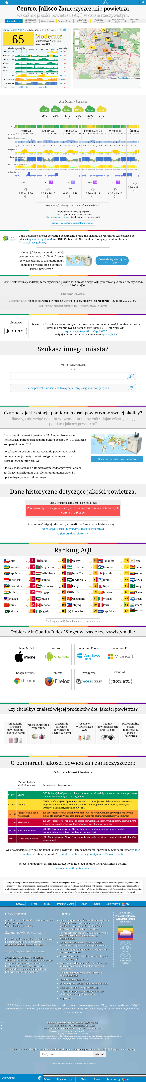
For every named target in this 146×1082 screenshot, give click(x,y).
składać (99, 1054)
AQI (12, 29)
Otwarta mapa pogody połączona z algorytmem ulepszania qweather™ (83, 951)
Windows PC (120, 648)
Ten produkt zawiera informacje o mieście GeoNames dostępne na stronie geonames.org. (83, 944)
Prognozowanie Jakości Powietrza (22, 963)
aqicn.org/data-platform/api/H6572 (86, 331)
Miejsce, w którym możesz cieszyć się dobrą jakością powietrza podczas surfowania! (81, 993)
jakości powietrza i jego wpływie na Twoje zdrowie (92, 854)
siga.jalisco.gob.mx (39, 239)
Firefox (57, 673)
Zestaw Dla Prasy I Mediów (19, 926)
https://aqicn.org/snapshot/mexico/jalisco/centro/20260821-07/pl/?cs (73, 305)
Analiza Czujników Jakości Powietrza (24, 944)
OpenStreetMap (124, 78)
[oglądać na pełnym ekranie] (64, 29)
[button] (106, 52)
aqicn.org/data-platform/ (73, 533)
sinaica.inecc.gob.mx (32, 242)
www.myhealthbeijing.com (73, 868)
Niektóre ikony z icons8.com (73, 979)
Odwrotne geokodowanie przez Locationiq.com (83, 983)
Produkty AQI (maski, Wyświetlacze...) (24, 966)
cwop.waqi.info (71, 959)
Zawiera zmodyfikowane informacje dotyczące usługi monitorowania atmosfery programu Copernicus (83, 966)
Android (57, 648)
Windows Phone (89, 648)
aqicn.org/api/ (108, 334)
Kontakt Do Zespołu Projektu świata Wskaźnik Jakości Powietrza (29, 922)
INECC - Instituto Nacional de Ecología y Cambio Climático (72, 1028)
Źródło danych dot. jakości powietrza (24, 957)
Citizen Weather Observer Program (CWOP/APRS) (72, 1022)
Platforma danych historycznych (21, 971)
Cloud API (120, 672)
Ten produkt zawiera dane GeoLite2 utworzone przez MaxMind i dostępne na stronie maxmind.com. (83, 935)
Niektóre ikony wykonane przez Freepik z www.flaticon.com (80, 974)
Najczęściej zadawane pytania (25, 951)
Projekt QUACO (67, 998)
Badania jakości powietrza (23, 932)
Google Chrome (25, 673)
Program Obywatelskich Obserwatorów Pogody (83, 956)
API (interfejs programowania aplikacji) (25, 969)
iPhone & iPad (25, 648)
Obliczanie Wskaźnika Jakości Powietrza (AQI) (28, 960)
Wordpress (88, 673)
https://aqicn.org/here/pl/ (73, 293)
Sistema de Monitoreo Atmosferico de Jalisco (72, 1025)
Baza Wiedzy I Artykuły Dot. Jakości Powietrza (28, 938)
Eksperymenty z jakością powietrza (23, 941)
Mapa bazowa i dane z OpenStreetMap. (79, 987)
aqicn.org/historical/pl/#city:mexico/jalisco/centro (72, 528)
